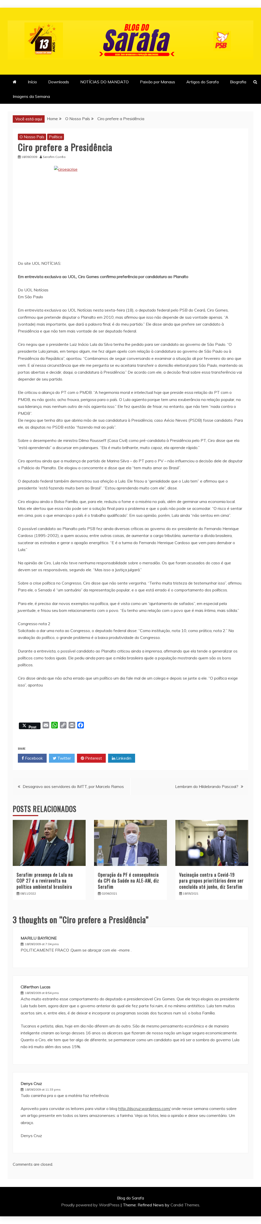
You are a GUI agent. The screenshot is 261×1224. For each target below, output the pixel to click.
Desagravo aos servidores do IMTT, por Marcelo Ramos (73, 786)
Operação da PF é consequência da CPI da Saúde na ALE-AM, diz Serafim (128, 880)
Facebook (33, 758)
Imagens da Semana (31, 96)
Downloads (58, 81)
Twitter (63, 758)
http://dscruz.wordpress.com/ (144, 1108)
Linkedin (123, 758)
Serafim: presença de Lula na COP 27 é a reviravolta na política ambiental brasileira (45, 880)
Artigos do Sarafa (202, 81)
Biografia (238, 81)
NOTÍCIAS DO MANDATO (104, 81)
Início (32, 81)
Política (55, 136)
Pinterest (93, 758)
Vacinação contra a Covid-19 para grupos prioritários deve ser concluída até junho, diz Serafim (211, 880)
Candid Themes (185, 1204)
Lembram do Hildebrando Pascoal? (206, 786)
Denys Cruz (31, 1083)
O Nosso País (32, 136)
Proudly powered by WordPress (91, 1204)
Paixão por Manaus (157, 81)
